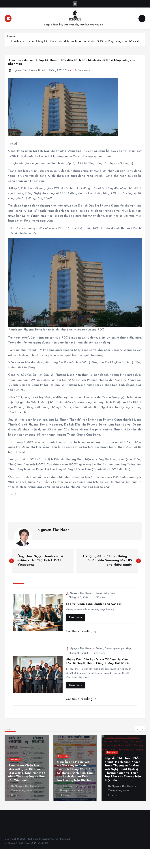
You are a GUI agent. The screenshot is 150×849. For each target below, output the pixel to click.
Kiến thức (15, 752)
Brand (41, 70)
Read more (75, 617)
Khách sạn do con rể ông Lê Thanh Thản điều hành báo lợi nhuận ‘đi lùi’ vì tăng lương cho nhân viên (75, 41)
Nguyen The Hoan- (23, 70)
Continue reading (80, 631)
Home (11, 36)
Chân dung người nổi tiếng (121, 763)
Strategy (109, 593)
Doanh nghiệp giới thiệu (118, 648)
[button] (137, 728)
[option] (27, 768)
